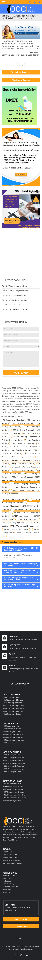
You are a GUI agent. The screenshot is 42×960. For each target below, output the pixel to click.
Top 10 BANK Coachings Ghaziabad (14, 309)
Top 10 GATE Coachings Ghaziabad (14, 300)
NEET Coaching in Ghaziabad (23, 430)
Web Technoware (26, 949)
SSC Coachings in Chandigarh (14, 769)
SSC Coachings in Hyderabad (14, 763)
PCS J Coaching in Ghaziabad (22, 477)
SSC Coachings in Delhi (12, 755)
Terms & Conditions (11, 887)
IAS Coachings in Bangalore (14, 708)
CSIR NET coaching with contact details (25, 526)
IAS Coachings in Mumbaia (13, 700)
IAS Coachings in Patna (12, 714)
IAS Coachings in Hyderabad (14, 705)
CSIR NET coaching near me (21, 516)
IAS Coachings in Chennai (13, 703)
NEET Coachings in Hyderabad (14, 792)
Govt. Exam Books (10, 855)
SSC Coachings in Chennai (13, 760)
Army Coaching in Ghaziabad (23, 463)
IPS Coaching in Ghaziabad (23, 423)
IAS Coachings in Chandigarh (14, 711)
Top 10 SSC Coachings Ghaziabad (14, 305)
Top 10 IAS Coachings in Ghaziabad (14, 286)
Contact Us (8, 878)
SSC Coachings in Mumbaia (14, 758)
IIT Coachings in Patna (12, 743)
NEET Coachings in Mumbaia (14, 786)
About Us (7, 881)
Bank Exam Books (10, 858)
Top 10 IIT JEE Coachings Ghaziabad (15, 291)
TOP (20, 938)
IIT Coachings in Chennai (12, 732)
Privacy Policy (9, 884)
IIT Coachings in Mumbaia (13, 729)
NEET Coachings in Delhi (12, 784)
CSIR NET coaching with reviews (16, 529)
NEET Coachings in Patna (13, 801)
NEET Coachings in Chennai (14, 789)
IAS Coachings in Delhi (12, 697)
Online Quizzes (9, 875)
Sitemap (7, 892)
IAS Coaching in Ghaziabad (13, 420)
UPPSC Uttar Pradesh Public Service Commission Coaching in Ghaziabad (21, 480)
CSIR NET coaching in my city (27, 519)
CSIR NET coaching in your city (13, 523)
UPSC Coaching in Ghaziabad (23, 443)
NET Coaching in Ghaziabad (22, 457)
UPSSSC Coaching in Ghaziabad (23, 470)
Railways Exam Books (12, 860)
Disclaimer (8, 889)
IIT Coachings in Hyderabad (13, 734)
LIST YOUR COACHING (20, 684)
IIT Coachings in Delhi (11, 726)
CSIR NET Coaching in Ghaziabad (23, 490)
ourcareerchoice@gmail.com (19, 907)
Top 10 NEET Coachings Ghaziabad (14, 295)
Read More (34, 52)
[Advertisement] (21, 252)
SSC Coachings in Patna (12, 772)
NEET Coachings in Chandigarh (15, 798)
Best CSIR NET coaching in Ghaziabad (16, 499)
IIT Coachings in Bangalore (13, 737)
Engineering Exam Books (13, 863)
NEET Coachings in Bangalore (14, 795)
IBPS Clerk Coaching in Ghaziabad (24, 437)
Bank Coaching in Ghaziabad (22, 450)
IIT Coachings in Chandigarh (14, 740)
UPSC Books (8, 852)
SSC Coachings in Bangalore (14, 766)
